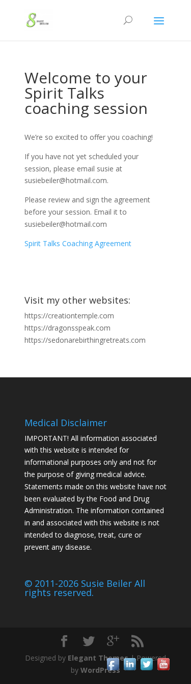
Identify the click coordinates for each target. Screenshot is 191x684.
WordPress (100, 670)
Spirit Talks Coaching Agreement (77, 243)
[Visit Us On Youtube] (163, 669)
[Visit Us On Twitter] (146, 669)
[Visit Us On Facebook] (112, 669)
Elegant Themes (98, 658)
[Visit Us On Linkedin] (129, 669)
